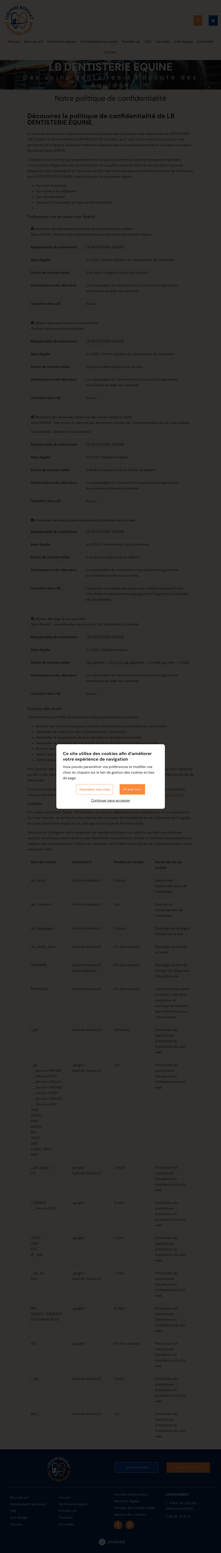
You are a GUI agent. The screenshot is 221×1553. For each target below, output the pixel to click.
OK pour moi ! (132, 789)
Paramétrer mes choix (94, 789)
